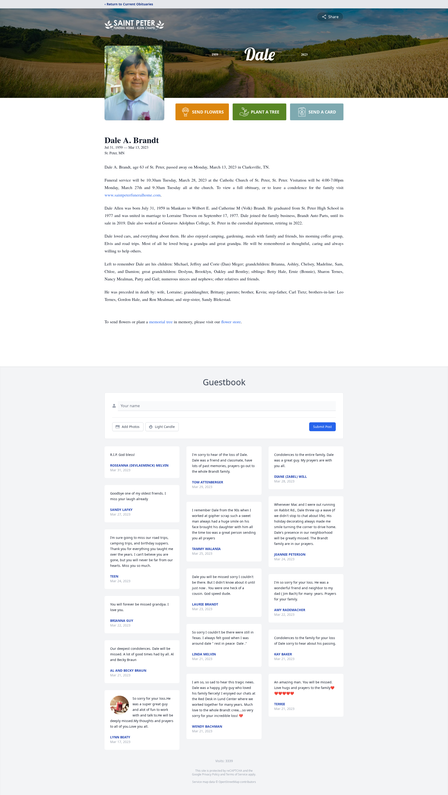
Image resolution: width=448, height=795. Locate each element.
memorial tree (161, 321)
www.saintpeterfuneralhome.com (133, 195)
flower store (231, 321)
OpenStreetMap (229, 782)
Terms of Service (237, 774)
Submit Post (322, 426)
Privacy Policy (211, 774)
